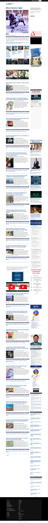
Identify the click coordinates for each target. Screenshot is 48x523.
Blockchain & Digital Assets (20, 0)
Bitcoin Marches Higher (14, 8)
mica (12, 361)
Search (40, 0)
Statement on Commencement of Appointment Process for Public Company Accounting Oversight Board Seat (35, 426)
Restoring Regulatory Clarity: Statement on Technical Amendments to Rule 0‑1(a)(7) (35, 448)
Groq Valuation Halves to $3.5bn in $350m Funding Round (17, 83)
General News (17, 414)
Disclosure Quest (8, 503)
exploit (24, 131)
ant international (21, 433)
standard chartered (26, 223)
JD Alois (14, 35)
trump (8, 171)
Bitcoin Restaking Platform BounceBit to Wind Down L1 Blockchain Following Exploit (17, 119)
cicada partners (20, 240)
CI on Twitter (8, 512)
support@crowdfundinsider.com (11, 509)
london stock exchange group (20, 324)
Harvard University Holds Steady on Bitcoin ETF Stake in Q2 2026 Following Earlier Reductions (16, 402)
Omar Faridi (22, 100)
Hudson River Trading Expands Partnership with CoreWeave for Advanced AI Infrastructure (16, 176)
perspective (16, 43)
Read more (31, 415)
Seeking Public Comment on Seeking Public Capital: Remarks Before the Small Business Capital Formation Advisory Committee (35, 461)
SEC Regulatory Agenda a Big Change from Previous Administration (23, 62)
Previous (7, 286)
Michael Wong (22, 85)
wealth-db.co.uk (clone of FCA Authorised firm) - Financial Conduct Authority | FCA (35, 478)
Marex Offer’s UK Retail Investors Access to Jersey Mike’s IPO (11, 78)
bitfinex (9, 43)
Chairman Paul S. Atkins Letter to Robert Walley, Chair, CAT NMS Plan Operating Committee (35, 435)
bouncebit (22, 131)
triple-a (10, 306)
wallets (23, 205)
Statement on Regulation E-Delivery (35, 465)
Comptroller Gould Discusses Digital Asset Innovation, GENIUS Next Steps (36, 394)
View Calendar (36, 293)
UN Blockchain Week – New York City (37, 277)
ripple (25, 240)
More (28, 0)
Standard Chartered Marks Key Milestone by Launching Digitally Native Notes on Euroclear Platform (16, 211)
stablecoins (7, 259)
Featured (7, 0)
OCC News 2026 (34, 395)
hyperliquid (27, 113)
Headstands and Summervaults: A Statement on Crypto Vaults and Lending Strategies (35, 453)
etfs (25, 414)
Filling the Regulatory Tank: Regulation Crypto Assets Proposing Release (35, 418)
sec (7, 148)
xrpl (6, 241)
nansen (14, 43)
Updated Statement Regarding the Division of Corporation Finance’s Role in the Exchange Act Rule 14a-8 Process (36, 430)
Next (28, 286)
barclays (27, 433)
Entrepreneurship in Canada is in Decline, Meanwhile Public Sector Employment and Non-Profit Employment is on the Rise (12, 61)
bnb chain (19, 131)
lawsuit (7, 171)
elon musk (23, 258)
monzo (19, 342)
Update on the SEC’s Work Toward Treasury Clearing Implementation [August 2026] (36, 439)
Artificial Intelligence (11, 93)
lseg (24, 324)
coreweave (20, 188)
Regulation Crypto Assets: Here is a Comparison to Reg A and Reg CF (17, 136)
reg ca (27, 147)
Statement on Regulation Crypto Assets (35, 421)
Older (7, 455)
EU (9, 361)
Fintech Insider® (8, 502)
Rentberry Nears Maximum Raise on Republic (36, 359)
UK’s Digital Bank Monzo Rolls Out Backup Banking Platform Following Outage (17, 330)
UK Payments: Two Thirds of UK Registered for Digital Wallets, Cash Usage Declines (16, 193)
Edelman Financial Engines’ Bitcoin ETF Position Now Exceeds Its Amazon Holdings (17, 438)
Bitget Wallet (11, 43)
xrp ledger (27, 240)
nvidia (22, 93)
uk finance (21, 205)
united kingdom (23, 342)
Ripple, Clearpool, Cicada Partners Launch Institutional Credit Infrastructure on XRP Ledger (16, 229)
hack (26, 131)
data (16, 324)
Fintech (26, 0)
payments (18, 205)
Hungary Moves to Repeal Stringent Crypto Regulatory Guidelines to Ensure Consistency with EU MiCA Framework (17, 348)
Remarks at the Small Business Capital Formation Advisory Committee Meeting (35, 457)
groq (21, 93)
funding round (18, 93)
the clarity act (19, 43)
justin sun (26, 170)
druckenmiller (24, 113)
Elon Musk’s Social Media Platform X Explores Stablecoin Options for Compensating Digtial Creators (16, 247)
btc (24, 414)
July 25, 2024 (18, 269)
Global (12, 205)
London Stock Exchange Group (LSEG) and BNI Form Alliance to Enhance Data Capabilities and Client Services (16, 312)
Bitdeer (21, 113)
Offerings (15, 0)
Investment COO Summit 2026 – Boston (37, 284)
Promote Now (17, 279)
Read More (25, 90)
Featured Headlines (18, 42)
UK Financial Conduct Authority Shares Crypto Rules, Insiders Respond (6, 62)
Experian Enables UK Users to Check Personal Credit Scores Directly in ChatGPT (16, 366)
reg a (25, 147)
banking (25, 433)
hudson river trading (24, 188)
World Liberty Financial (12, 171)
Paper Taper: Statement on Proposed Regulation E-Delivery (35, 469)
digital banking (23, 396)
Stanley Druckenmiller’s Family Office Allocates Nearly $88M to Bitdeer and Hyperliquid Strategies (17, 98)
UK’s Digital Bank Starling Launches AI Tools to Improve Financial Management (16, 386)
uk (25, 324)
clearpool (23, 240)
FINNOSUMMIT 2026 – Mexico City (37, 290)
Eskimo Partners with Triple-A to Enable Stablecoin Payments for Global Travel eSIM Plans (17, 293)
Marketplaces (10, 0)
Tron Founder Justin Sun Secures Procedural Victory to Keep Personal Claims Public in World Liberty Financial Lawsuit (16, 154)
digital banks (17, 342)
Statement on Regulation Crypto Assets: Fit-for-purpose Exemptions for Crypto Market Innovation (35, 414)
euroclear (21, 223)
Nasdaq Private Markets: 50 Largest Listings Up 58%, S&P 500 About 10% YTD (18, 62)
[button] (11, 286)
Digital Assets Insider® (9, 504)
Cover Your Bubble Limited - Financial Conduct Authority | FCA (35, 489)
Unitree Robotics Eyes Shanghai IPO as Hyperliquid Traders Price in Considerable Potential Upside (36, 362)
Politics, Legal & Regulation (12, 147)
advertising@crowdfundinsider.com (12, 510)
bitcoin (7, 43)
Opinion (22, 42)
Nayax (16, 205)
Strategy (24, 42)
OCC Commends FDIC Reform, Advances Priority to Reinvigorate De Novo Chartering (36, 404)
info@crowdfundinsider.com (10, 508)
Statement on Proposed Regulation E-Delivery (35, 473)
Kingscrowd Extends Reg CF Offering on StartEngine (22, 78)
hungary (11, 361)
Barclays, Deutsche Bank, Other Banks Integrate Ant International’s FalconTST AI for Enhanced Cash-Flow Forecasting (17, 421)
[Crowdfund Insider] (10, 5)
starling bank (26, 396)
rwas (23, 223)
